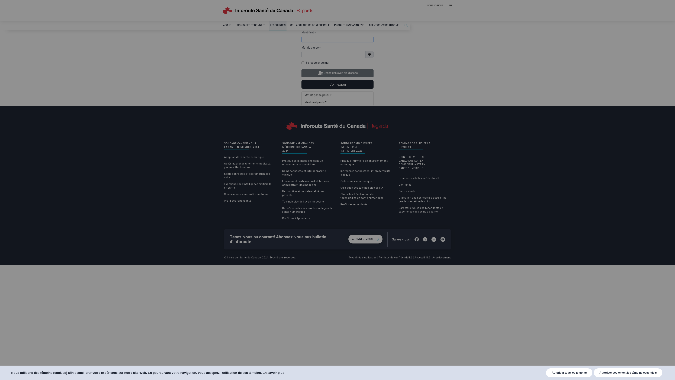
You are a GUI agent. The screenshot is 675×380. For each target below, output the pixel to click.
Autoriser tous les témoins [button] (569, 372)
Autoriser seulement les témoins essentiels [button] (628, 372)
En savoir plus (273, 373)
